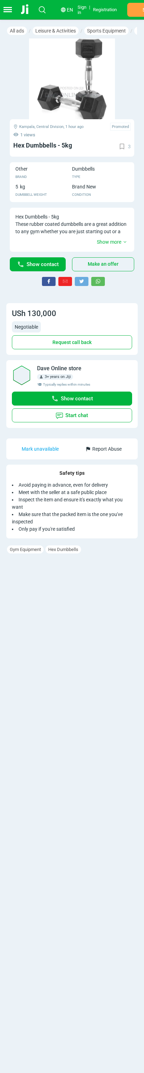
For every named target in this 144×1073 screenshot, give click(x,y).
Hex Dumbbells (63, 549)
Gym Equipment (25, 549)
